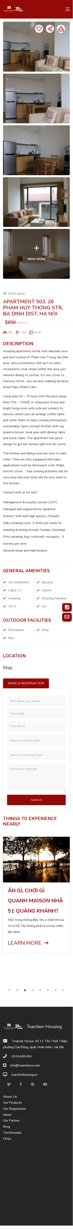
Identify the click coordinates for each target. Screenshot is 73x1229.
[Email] (67, 617)
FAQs (7, 1138)
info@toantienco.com (25, 1065)
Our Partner (11, 1120)
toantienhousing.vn (24, 1075)
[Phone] (67, 607)
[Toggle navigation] (66, 9)
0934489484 (21, 1056)
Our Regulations (14, 1109)
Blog (6, 1126)
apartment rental (28, 351)
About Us (10, 1096)
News (7, 1115)
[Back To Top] (63, 1216)
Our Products (12, 1102)
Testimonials (12, 1132)
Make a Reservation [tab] (26, 683)
